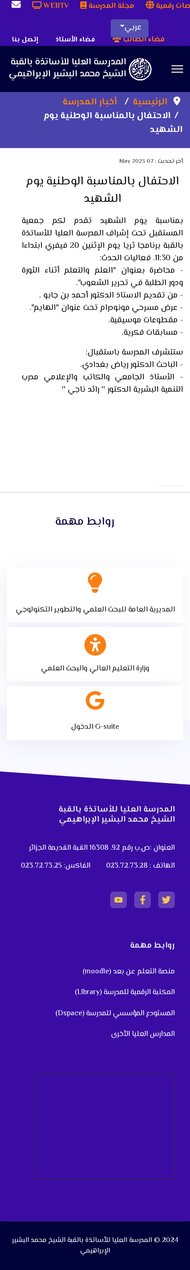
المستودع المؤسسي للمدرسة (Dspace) (115, 1013)
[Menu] (177, 68)
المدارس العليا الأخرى (143, 1034)
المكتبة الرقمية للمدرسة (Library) (125, 992)
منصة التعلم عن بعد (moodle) (128, 972)
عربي (133, 27)
